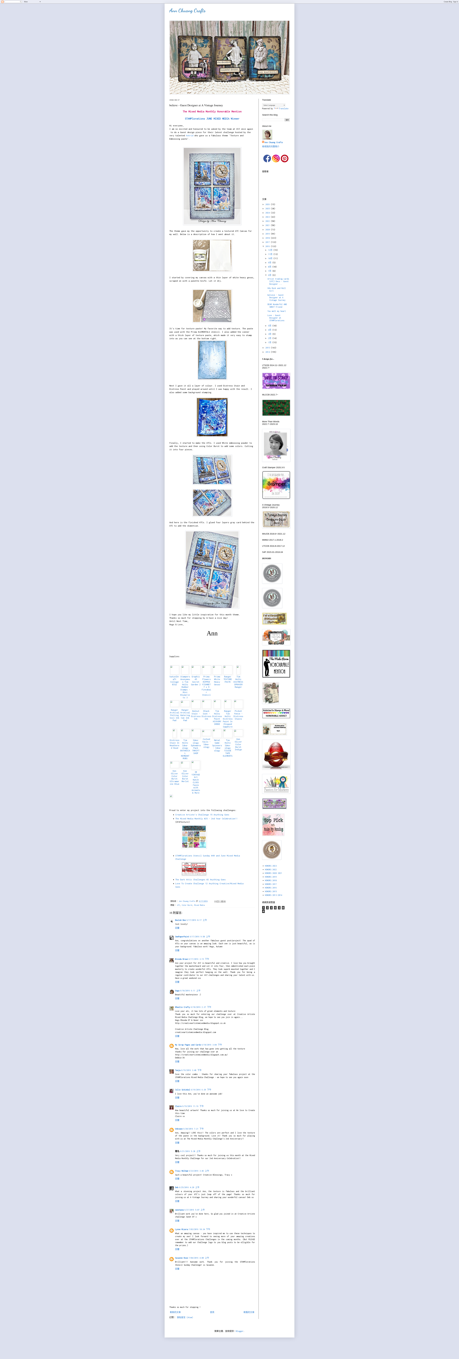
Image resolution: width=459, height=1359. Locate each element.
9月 (270, 263)
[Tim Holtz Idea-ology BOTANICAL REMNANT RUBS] (185, 737)
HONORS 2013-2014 (273, 895)
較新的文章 (175, 1312)
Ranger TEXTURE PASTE (228, 679)
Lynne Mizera (181, 1229)
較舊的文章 (249, 1312)
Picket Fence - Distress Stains (238, 715)
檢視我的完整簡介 (270, 146)
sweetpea (179, 1210)
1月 (270, 342)
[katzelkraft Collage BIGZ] (175, 673)
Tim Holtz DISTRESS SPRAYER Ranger (238, 681)
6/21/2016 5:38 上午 (190, 1151)
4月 (270, 330)
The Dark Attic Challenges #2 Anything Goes (200, 879)
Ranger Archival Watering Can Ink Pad (185, 715)
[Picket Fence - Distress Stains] (238, 708)
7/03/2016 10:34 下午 (199, 1229)
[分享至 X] (220, 901)
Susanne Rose (181, 1258)
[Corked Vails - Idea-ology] (207, 735)
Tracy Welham (181, 1171)
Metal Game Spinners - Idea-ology (217, 745)
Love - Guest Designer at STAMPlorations (276, 318)
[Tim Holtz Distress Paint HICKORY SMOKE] (217, 708)
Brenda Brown (181, 959)
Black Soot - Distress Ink (206, 715)
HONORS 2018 (271, 880)
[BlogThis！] (218, 901)
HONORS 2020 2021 (273, 873)
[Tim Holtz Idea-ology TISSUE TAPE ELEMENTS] (228, 737)
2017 (268, 242)
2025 (268, 208)
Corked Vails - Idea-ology (206, 743)
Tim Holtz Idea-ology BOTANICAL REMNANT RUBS (185, 749)
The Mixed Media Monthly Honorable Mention (212, 111)
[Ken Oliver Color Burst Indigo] (238, 735)
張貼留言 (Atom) (185, 1317)
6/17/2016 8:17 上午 (197, 920)
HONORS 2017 (271, 884)
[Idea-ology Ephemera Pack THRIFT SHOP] (196, 737)
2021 (268, 225)
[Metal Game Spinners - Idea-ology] (217, 737)
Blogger (239, 1331)
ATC (178, 905)
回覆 (177, 928)
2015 (268, 348)
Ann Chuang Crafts (187, 10)
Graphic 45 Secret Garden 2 (196, 680)
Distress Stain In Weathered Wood (174, 744)
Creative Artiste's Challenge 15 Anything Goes (202, 814)
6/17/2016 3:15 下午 (199, 959)
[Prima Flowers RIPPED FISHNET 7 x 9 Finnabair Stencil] (207, 673)
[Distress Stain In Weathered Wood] (174, 737)
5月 (270, 326)
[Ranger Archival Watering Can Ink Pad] (185, 706)
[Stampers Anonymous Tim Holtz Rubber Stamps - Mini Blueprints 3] (185, 673)
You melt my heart (277, 311)
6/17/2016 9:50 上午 (200, 937)
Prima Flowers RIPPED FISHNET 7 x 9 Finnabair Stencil (206, 685)
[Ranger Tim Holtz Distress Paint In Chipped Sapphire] (228, 708)
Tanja (177, 1070)
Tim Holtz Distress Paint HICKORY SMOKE (217, 717)
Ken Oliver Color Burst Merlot (185, 776)
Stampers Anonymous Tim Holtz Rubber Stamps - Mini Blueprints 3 (185, 687)
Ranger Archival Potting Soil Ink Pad (174, 715)
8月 (270, 267)
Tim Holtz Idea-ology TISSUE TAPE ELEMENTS (227, 748)
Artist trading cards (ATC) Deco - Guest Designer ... (278, 281)
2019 (268, 234)
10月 (270, 258)
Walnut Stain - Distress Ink (196, 715)
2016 (268, 246)
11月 (270, 254)
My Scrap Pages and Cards (188, 1045)
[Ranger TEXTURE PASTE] (228, 673)
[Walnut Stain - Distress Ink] (196, 708)
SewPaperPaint (182, 937)
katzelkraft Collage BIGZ (174, 680)
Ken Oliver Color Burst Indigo (238, 744)
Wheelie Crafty (182, 1007)
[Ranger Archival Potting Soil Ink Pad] (175, 706)
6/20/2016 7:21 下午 (193, 1129)
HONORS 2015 (271, 891)
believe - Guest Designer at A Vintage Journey (276, 297)
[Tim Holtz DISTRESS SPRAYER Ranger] (238, 673)
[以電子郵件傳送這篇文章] (215, 901)
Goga (177, 991)
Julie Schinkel (182, 1090)
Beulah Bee (180, 920)
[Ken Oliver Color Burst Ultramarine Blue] (175, 767)
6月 (270, 275)
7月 (270, 271)
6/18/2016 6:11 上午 (190, 991)
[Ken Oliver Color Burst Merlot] (185, 767)
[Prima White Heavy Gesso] (217, 673)
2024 (268, 213)
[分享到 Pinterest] (224, 901)
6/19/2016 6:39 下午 (201, 1090)
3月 (270, 334)
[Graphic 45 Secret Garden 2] (196, 673)
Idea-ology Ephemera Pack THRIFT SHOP (196, 746)
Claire (178, 1106)
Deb (176, 1187)
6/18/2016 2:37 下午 (201, 1007)
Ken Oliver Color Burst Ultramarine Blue (174, 777)
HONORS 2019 (271, 877)
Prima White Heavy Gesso (217, 680)
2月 (270, 338)
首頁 (212, 1312)
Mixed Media (199, 905)
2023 (268, 217)
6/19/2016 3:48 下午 (191, 1070)
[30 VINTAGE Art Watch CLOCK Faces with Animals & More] (196, 769)
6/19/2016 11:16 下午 (193, 1106)
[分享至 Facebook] (222, 901)
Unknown (179, 1129)
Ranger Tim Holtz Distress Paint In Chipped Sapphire (227, 719)
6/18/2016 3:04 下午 (212, 1045)
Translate (283, 108)
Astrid (189, 135)
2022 (268, 221)
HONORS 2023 (271, 866)
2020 (268, 230)
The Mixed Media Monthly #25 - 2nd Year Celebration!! (206, 818)
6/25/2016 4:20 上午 (189, 1187)
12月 (270, 250)
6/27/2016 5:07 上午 (194, 1210)
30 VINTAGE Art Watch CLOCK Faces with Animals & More (196, 782)
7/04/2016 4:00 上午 (199, 1258)
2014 (268, 352)
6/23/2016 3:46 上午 (199, 1171)
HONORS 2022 (271, 869)
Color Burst (187, 905)
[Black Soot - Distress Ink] (207, 708)
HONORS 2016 (271, 888)
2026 (268, 204)
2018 (268, 238)
